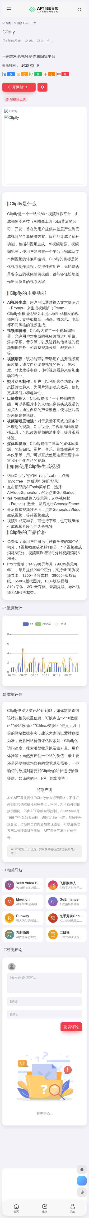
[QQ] (82, 1169)
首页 (8, 23)
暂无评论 (14, 949)
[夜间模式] (82, 1192)
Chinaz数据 (46, 725)
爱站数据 (21, 725)
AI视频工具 (21, 23)
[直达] (41, 885)
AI (42, 213)
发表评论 (71, 1026)
